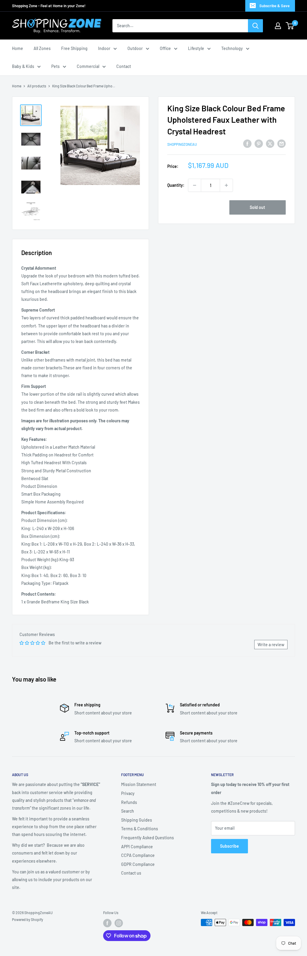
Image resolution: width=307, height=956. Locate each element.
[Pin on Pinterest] (259, 143)
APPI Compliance (137, 846)
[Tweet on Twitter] (270, 143)
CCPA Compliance (138, 855)
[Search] (255, 25)
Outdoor (135, 48)
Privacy (128, 793)
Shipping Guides (136, 820)
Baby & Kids (23, 66)
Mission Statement (138, 784)
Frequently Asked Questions (147, 837)
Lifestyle (196, 48)
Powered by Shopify (27, 919)
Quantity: (175, 185)
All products (36, 86)
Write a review (271, 644)
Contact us (131, 872)
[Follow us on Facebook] (107, 923)
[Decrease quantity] (194, 185)
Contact (123, 66)
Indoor (104, 48)
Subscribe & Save (274, 5)
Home (17, 48)
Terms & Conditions (139, 828)
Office (165, 48)
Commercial (88, 66)
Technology (232, 48)
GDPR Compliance (138, 864)
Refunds (129, 802)
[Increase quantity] (226, 185)
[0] (290, 25)
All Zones (42, 48)
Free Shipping (74, 48)
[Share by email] (281, 143)
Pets (55, 66)
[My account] (278, 25)
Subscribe (229, 846)
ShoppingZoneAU (182, 144)
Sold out (257, 207)
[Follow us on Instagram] (119, 923)
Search (127, 811)
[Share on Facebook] (247, 143)
